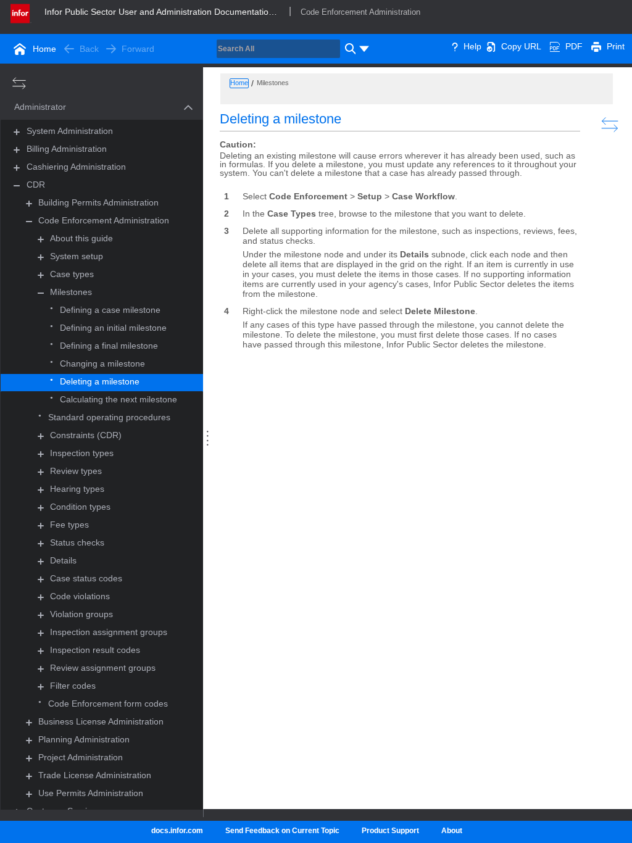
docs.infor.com (177, 830)
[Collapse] (16, 185)
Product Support (390, 830)
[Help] (454, 46)
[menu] (364, 48)
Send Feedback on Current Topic (282, 830)
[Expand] (41, 239)
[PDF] (554, 46)
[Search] (348, 48)
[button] (87, 108)
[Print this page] (596, 46)
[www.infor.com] (21, 12)
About (451, 830)
